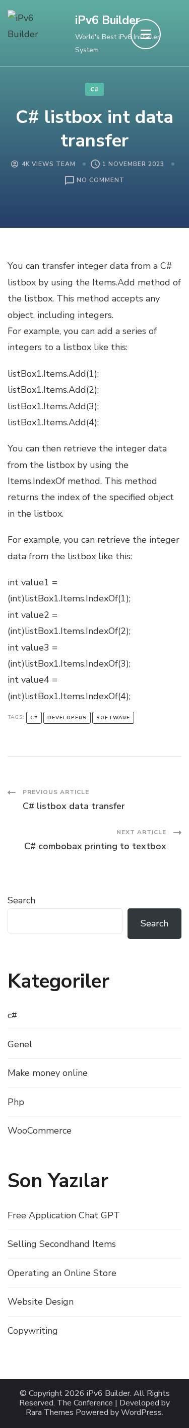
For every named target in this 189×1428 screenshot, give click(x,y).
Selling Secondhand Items (62, 1244)
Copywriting (33, 1331)
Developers (67, 717)
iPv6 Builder (107, 20)
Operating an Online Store (62, 1273)
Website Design (41, 1302)
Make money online (48, 1073)
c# (94, 89)
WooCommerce (40, 1131)
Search (21, 900)
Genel (20, 1044)
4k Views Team (49, 164)
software (113, 717)
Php (16, 1102)
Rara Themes (50, 1412)
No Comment (100, 181)
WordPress (141, 1412)
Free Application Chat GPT (64, 1215)
